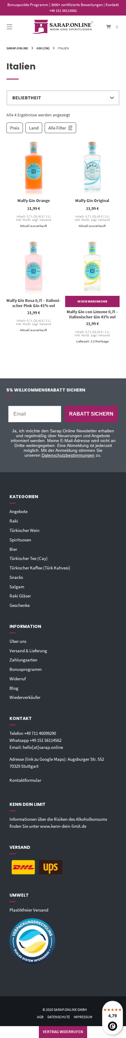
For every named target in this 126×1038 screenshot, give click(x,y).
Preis (14, 128)
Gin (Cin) (43, 48)
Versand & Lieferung (28, 651)
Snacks (16, 577)
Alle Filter (57, 128)
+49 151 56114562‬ (45, 740)
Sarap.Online (17, 48)
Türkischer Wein (24, 530)
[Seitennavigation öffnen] (17, 27)
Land (34, 128)
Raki (13, 521)
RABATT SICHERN (91, 413)
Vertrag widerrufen (63, 1031)
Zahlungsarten (23, 660)
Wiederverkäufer (24, 697)
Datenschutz (58, 1017)
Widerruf (17, 679)
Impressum (83, 1017)
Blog (13, 688)
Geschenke (19, 605)
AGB (40, 1017)
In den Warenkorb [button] (92, 301)
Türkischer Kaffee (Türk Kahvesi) (39, 568)
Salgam (16, 587)
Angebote (18, 511)
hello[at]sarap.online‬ (43, 747)
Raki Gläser (20, 596)
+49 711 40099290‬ (40, 733)
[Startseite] (63, 27)
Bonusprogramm (25, 669)
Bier (13, 549)
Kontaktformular (25, 780)
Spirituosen (20, 540)
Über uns (17, 641)
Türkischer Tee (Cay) (28, 558)
